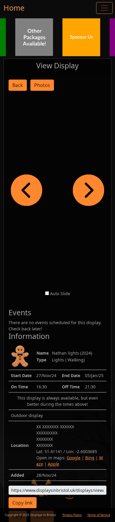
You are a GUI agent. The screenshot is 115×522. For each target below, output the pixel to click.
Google (73, 457)
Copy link (22, 503)
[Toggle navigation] (104, 8)
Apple (53, 464)
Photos (42, 85)
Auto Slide (60, 293)
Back (17, 85)
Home (14, 8)
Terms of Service (98, 515)
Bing (89, 457)
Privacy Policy (72, 515)
